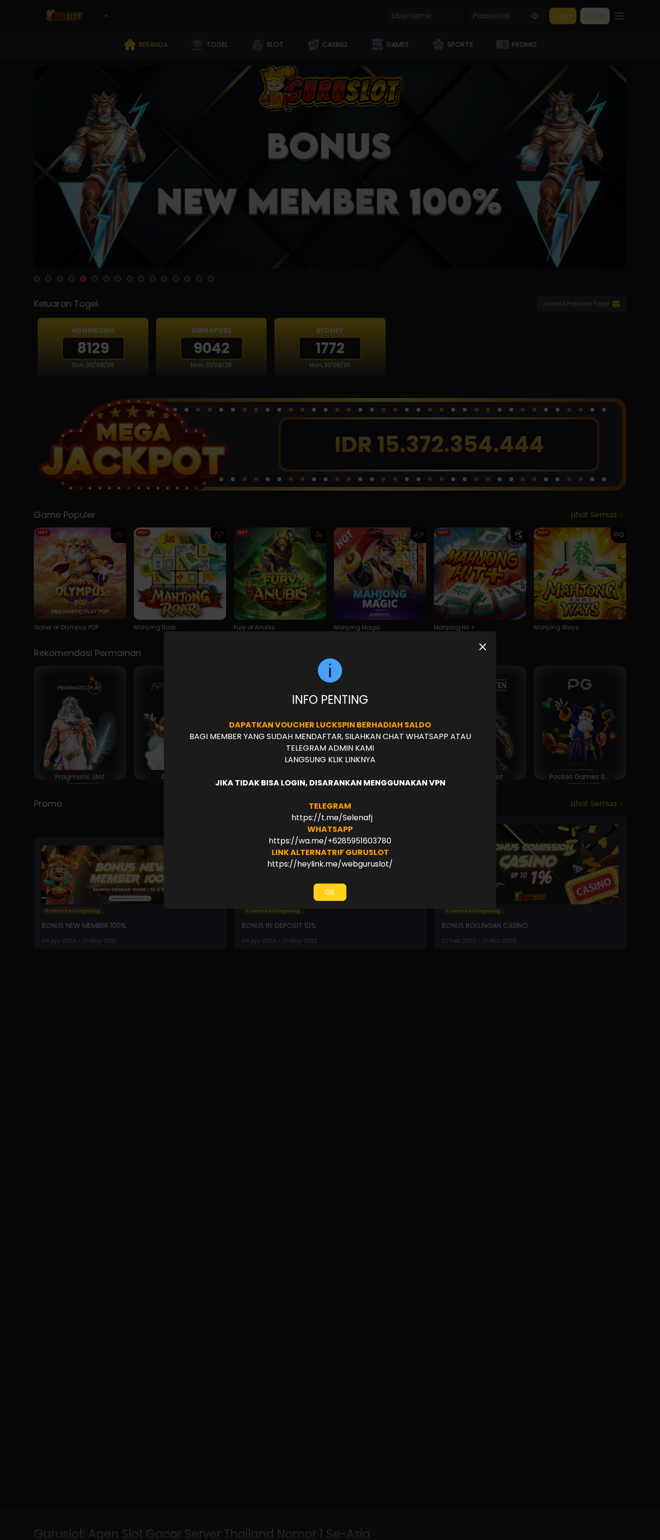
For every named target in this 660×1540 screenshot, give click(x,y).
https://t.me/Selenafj (331, 817)
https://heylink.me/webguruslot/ (330, 864)
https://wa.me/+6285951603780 (330, 840)
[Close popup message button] (482, 647)
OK (330, 892)
